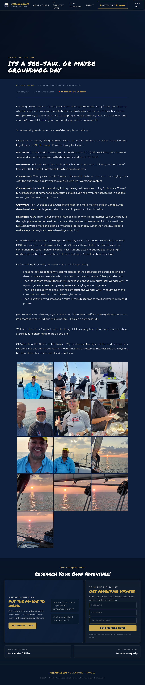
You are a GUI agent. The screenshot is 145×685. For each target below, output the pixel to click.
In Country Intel (58, 5)
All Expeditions (25, 85)
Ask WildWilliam (22, 625)
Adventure (113, 5)
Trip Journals (76, 5)
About (90, 5)
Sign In (137, 5)
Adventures (41, 5)
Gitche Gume (42, 145)
